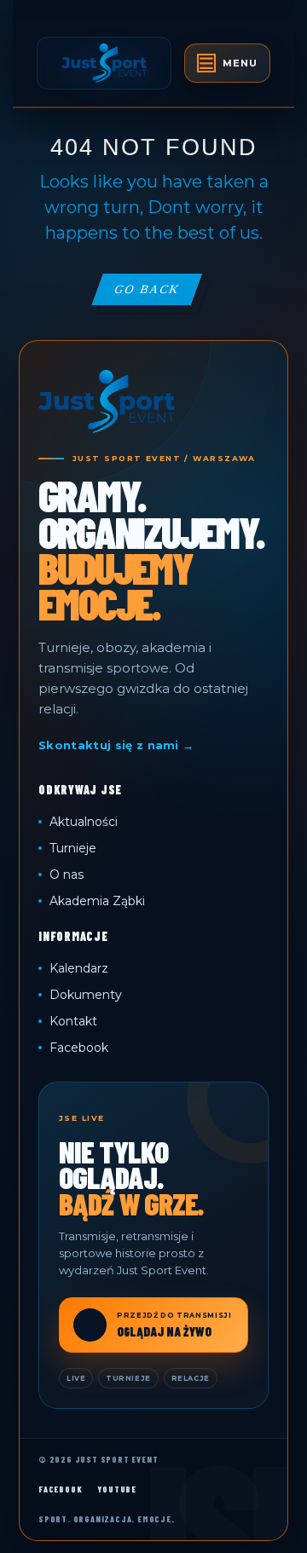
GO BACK (157, 293)
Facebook (78, 1047)
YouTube (116, 1489)
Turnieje (72, 848)
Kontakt (73, 1021)
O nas (66, 874)
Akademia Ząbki (97, 901)
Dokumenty (85, 994)
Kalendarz (78, 968)
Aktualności (83, 821)
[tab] (227, 63)
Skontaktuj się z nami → (116, 745)
